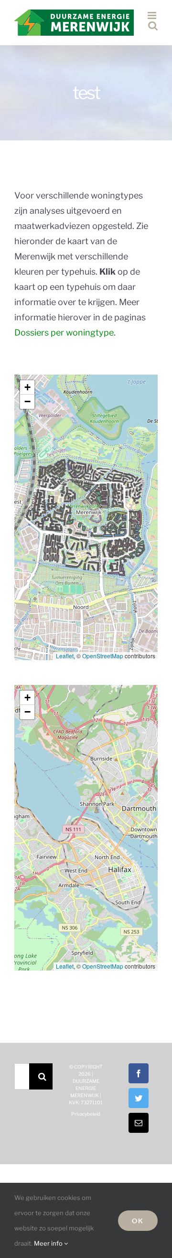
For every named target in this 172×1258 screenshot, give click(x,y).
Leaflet (65, 656)
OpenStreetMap (102, 656)
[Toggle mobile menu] (153, 15)
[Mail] (139, 1123)
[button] (27, 387)
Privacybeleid (85, 1114)
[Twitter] (139, 1098)
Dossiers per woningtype (64, 332)
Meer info (49, 1243)
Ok (138, 1221)
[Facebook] (139, 1073)
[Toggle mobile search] (153, 25)
